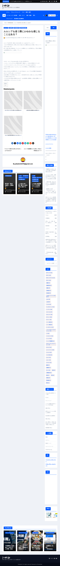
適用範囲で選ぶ (49, 427)
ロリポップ (48, 362)
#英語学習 (48, 285)
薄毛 (47, 382)
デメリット (48, 319)
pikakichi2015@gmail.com (12, 37)
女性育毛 (10, 27)
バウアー (47, 229)
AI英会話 (48, 290)
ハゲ (47, 333)
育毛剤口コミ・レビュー (23, 177)
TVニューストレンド (15, 12)
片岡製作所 (48, 372)
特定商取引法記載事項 (19, 18)
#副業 (48, 282)
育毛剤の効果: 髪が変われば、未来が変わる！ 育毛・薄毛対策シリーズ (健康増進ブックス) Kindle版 (51, 137)
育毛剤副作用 (16, 27)
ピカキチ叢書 (48, 148)
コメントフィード (49, 446)
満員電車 (47, 225)
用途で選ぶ (48, 418)
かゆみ (29, 37)
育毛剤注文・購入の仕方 (36, 177)
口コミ (48, 370)
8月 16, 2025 (9, 191)
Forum (47, 215)
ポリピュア (48, 347)
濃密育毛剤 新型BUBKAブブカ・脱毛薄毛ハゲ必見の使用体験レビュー (51, 241)
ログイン (47, 440)
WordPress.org (49, 449)
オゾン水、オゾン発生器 (12, 15)
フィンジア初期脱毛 (50, 341)
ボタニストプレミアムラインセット (50, 344)
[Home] (4, 15)
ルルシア (6, 27)
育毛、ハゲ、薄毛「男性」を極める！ (50, 222)
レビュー (48, 360)
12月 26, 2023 (23, 191)
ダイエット (49, 317)
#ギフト (48, 275)
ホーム (8, 12)
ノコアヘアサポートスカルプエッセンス (50, 330)
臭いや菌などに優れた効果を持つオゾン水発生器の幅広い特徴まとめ (51, 423)
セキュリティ (49, 314)
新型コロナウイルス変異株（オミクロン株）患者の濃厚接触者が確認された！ (51, 247)
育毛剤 (48, 377)
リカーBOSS (49, 354)
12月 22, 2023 (36, 191)
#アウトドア (49, 272)
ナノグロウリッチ (49, 327)
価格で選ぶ (48, 408)
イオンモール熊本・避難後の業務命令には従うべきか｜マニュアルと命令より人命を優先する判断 (51, 176)
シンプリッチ (49, 309)
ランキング (48, 352)
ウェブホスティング (50, 306)
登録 (46, 437)
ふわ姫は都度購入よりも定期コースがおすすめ (36, 186)
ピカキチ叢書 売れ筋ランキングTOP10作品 (51, 404)
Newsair (33, 564)
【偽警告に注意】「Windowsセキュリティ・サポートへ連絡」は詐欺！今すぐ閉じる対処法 (51, 191)
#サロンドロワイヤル (50, 277)
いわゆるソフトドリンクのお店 (50, 296)
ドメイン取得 (49, 322)
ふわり (48, 299)
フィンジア (49, 338)
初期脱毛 (48, 367)
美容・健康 (28, 15)
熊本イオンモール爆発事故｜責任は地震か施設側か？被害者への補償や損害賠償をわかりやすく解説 (51, 200)
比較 (53, 370)
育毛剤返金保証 (23, 27)
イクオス (48, 304)
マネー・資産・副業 (26, 12)
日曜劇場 (47, 218)
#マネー (48, 280)
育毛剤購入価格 (35, 179)
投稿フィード (48, 443)
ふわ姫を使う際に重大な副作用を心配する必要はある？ (23, 186)
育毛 (34, 15)
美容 (47, 375)
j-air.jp (6, 5)
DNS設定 (48, 293)
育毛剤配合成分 (22, 179)
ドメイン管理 (49, 324)
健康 (47, 365)
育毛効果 (48, 380)
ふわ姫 (20, 175)
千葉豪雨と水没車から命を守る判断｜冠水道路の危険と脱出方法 (51, 170)
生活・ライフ (22, 15)
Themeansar (39, 564)
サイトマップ (9, 18)
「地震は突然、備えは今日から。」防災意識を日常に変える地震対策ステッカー (51, 183)
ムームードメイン (49, 144)
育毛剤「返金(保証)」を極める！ (9, 185)
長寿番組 (47, 236)
